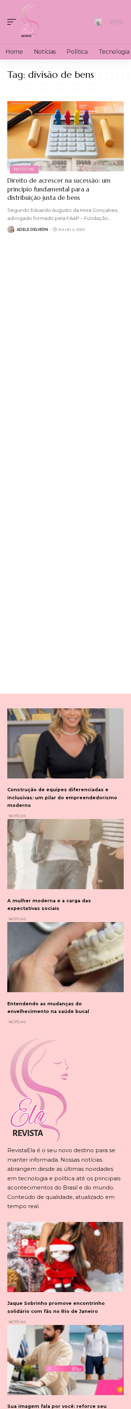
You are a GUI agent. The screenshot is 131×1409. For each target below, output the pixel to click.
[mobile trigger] (13, 22)
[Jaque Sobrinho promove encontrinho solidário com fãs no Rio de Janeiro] (65, 1257)
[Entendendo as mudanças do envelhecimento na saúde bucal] (65, 957)
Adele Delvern (32, 229)
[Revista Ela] (30, 22)
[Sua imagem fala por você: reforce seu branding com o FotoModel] (65, 1360)
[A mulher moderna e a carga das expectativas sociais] (65, 854)
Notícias (24, 169)
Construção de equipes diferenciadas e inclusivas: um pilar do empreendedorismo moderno (62, 797)
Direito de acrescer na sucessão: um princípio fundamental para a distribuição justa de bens (59, 189)
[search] (98, 22)
